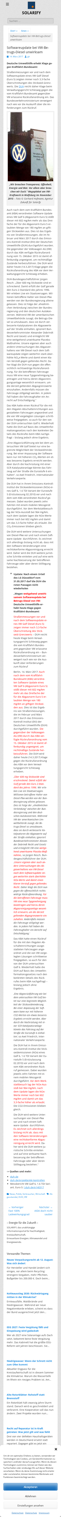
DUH (21, 86)
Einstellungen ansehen (30, 1505)
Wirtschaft (40, 1194)
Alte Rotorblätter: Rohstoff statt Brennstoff (26, 1396)
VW (25, 1197)
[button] (56, 1449)
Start (13, 30)
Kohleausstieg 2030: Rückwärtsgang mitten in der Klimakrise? (27, 1295)
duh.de (14, 1176)
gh (28, 56)
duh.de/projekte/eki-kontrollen (27, 1180)
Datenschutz (18, 1512)
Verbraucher (28, 1194)
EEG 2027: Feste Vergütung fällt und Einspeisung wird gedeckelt (27, 1329)
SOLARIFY (31, 13)
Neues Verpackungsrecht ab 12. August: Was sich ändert (30, 1261)
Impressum (44, 1512)
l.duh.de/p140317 (34, 1187)
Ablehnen (30, 1496)
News (25, 30)
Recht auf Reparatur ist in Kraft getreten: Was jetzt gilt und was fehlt (28, 1430)
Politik (19, 1194)
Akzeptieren (30, 1487)
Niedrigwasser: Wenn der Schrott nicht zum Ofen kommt (29, 1362)
